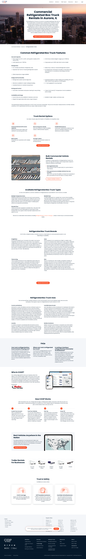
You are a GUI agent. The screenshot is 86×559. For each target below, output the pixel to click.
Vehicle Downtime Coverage (52, 546)
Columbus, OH (73, 521)
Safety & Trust (51, 539)
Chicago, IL (60, 521)
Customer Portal (40, 545)
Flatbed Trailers (8, 523)
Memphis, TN (60, 526)
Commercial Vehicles (15, 46)
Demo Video (74, 543)
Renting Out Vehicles (29, 548)
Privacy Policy (15, 555)
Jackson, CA (60, 525)
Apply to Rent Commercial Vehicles (43, 36)
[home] (4, 2)
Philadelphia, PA (73, 528)
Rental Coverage (51, 543)
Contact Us (74, 545)
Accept (56, 528)
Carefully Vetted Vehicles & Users (51, 549)
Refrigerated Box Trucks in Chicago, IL (44, 215)
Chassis (6, 526)
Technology (39, 543)
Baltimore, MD (73, 520)
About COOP (74, 541)
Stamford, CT (61, 531)
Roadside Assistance (52, 541)
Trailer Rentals (28, 541)
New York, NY (60, 528)
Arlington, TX (48, 520)
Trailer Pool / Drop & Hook (29, 544)
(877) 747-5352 (75, 547)
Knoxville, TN (72, 525)
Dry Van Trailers (8, 520)
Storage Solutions (28, 546)
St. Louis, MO (73, 531)
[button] (52, 2)
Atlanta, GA (60, 520)
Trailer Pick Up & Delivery (41, 541)
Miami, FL (72, 526)
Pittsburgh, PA (61, 529)
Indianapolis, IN (49, 525)
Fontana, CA (72, 523)
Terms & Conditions (7, 555)
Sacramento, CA (73, 529)
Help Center (62, 543)
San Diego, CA (49, 531)
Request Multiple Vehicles (53, 179)
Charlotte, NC (48, 521)
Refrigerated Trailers (9, 522)
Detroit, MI (60, 523)
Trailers (5, 519)
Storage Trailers (8, 525)
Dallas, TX (48, 523)
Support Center (63, 545)
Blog (61, 541)
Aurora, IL (23, 46)
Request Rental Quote (43, 145)
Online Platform (40, 547)
